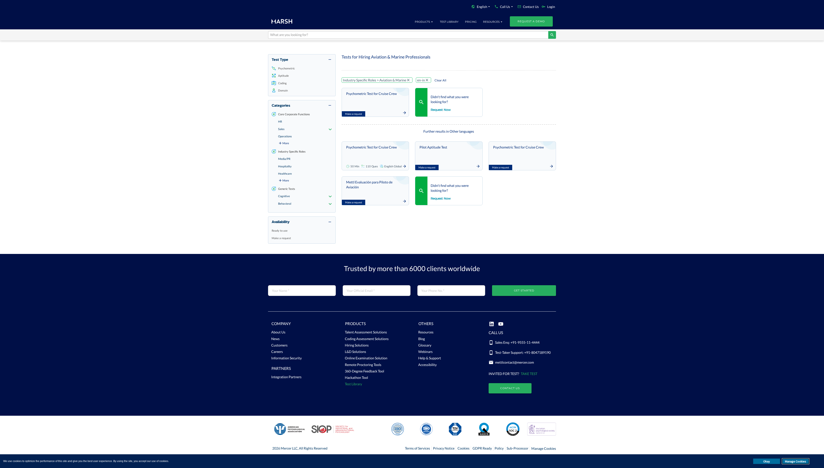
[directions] (552, 35)
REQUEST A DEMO (531, 21)
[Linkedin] (491, 324)
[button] (301, 68)
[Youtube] (501, 324)
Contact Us (510, 388)
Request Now (441, 109)
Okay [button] (766, 461)
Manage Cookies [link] (543, 448)
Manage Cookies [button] (795, 461)
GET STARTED (524, 290)
